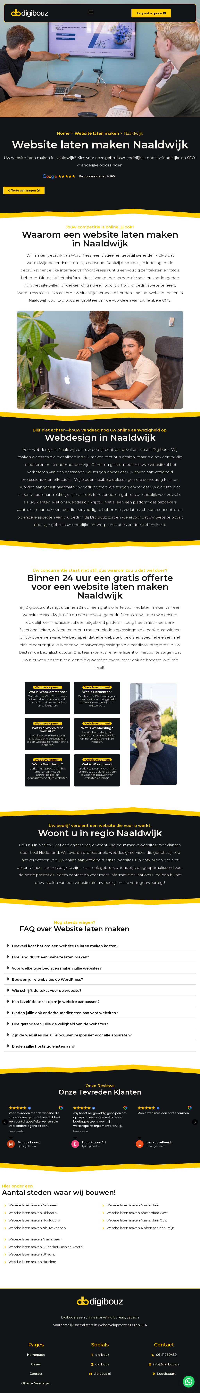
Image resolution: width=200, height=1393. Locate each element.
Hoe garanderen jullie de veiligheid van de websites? (60, 1024)
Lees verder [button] (17, 1131)
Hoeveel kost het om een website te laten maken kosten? (65, 946)
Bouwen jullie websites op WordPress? (47, 979)
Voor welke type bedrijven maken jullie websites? (57, 968)
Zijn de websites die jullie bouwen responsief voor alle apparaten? (72, 1035)
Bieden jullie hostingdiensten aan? (43, 1046)
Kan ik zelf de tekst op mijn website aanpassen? (55, 1002)
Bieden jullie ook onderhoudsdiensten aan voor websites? (65, 1013)
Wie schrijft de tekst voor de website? (46, 991)
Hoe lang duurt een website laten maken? (50, 957)
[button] (91, 12)
